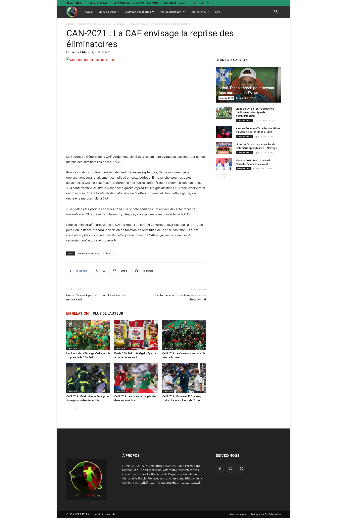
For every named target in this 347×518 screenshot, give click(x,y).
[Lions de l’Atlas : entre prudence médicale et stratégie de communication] (224, 113)
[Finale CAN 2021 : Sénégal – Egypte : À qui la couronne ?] (136, 335)
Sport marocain (122, 2)
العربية (182, 2)
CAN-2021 (108, 253)
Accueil (89, 11)
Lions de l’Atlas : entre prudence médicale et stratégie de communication (255, 112)
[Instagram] (201, 2)
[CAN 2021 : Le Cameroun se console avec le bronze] (184, 335)
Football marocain (171, 11)
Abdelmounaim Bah (88, 253)
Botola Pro (138, 2)
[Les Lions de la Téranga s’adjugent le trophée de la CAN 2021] (88, 335)
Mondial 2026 (226, 98)
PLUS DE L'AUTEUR (108, 313)
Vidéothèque (169, 2)
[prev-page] (68, 408)
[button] (276, 12)
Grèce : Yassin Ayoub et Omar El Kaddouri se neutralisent (95, 297)
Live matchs (153, 2)
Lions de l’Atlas (107, 11)
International (198, 11)
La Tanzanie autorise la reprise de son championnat (180, 297)
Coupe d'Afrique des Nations (94, 23)
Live (217, 11)
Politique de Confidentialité (266, 514)
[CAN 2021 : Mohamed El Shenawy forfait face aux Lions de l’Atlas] (184, 378)
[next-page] (75, 408)
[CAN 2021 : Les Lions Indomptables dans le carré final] (136, 378)
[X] (208, 2)
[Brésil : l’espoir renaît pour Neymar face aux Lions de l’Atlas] (248, 85)
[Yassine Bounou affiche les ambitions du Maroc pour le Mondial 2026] (224, 132)
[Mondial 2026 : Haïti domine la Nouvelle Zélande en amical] (224, 164)
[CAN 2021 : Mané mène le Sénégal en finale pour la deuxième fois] (88, 378)
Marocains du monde (138, 11)
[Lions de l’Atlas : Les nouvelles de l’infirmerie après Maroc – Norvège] (224, 148)
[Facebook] (195, 2)
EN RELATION (77, 313)
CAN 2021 (119, 23)
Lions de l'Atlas (79, 52)
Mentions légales (238, 514)
